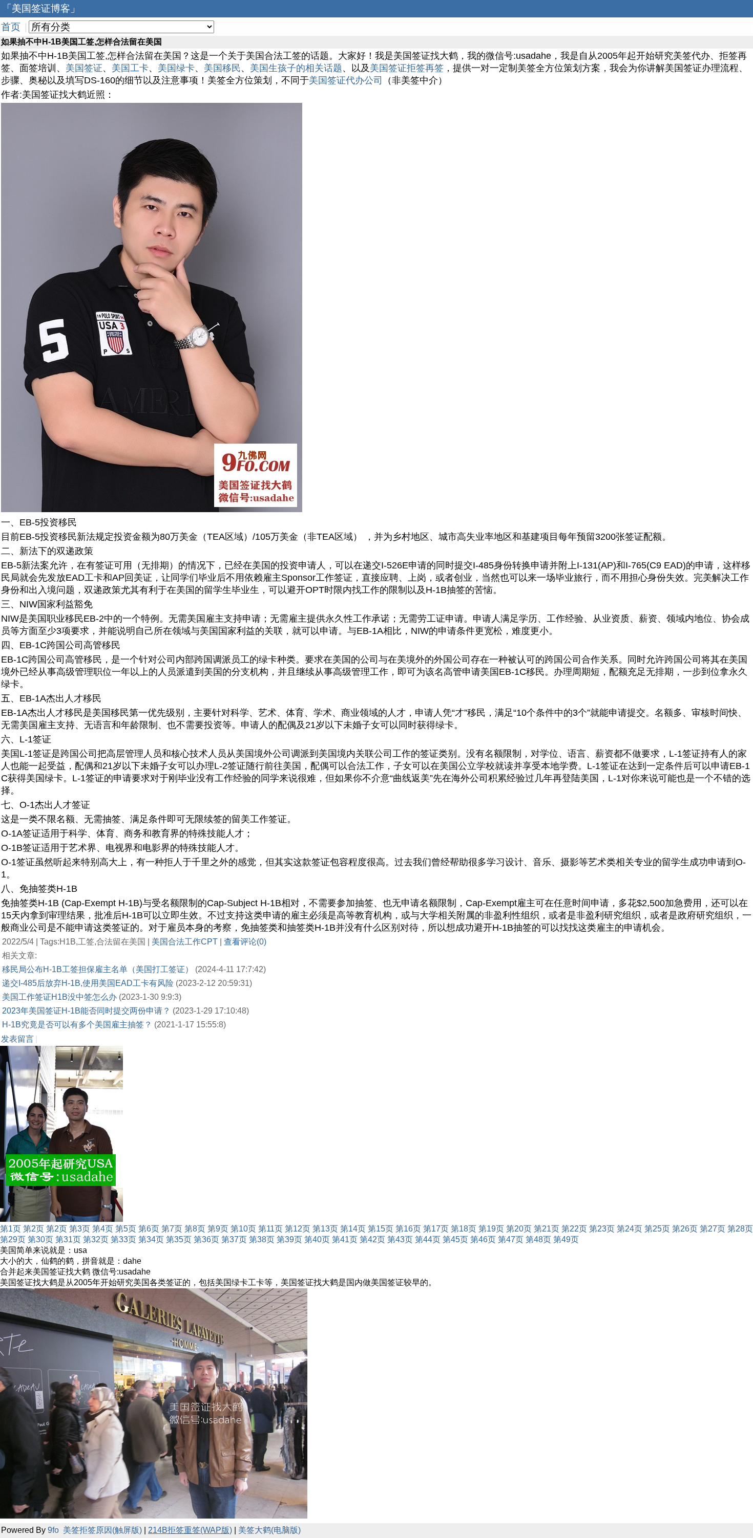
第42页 (372, 1239)
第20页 (519, 1228)
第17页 (436, 1228)
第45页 (455, 1239)
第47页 (511, 1239)
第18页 (463, 1228)
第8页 (194, 1228)
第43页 (400, 1239)
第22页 (574, 1228)
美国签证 (84, 68)
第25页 (657, 1228)
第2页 (33, 1228)
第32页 (96, 1239)
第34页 (151, 1239)
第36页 (206, 1239)
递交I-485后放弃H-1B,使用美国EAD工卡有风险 (88, 983)
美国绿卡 (176, 68)
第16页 (408, 1228)
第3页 (79, 1228)
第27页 (712, 1228)
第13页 (325, 1228)
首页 (10, 26)
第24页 (629, 1228)
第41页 (345, 1239)
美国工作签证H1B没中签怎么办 (59, 997)
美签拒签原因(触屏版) (102, 1530)
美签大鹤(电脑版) (269, 1530)
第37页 (234, 1239)
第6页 (148, 1228)
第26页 (685, 1228)
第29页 (13, 1239)
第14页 (353, 1228)
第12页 (297, 1228)
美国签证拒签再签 (407, 68)
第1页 (10, 1228)
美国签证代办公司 (346, 80)
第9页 (217, 1228)
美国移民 (222, 68)
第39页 (289, 1239)
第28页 (740, 1228)
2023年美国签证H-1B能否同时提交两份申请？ (86, 1010)
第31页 (68, 1239)
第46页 (483, 1239)
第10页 (243, 1228)
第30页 (40, 1239)
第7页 (171, 1228)
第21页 (546, 1228)
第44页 (428, 1239)
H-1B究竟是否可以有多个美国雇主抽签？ (77, 1024)
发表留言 (17, 1039)
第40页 (317, 1239)
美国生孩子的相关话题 (296, 68)
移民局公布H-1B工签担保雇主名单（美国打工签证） (97, 969)
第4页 (102, 1228)
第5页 (125, 1228)
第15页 (380, 1228)
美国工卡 (130, 68)
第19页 (491, 1228)
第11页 (270, 1228)
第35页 (179, 1239)
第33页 (123, 1239)
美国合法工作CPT (185, 941)
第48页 (538, 1239)
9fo (53, 1530)
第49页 (566, 1239)
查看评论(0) (245, 941)
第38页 (262, 1239)
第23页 (602, 1228)
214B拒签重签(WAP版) (190, 1530)
